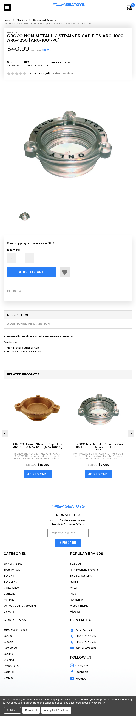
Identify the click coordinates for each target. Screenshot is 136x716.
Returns (8, 654)
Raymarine (76, 600)
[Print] (20, 291)
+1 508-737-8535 (85, 636)
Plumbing (9, 600)
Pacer (73, 594)
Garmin (74, 582)
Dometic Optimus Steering (20, 606)
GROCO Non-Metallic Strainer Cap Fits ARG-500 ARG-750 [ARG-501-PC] (98, 447)
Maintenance (11, 588)
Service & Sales (13, 564)
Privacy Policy (11, 666)
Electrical (9, 576)
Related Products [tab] (23, 374)
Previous (5, 433)
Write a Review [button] (62, 73)
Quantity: (13, 250)
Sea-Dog (75, 564)
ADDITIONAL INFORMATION (28, 323)
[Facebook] (8, 291)
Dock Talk (9, 672)
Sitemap (9, 678)
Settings (12, 710)
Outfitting (9, 594)
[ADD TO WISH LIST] (65, 272)
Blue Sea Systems (81, 576)
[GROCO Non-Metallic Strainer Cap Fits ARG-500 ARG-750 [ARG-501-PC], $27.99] (98, 409)
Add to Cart (37, 474)
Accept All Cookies (56, 710)
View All (9, 612)
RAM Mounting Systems (84, 570)
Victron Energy (79, 606)
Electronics (10, 582)
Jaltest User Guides (15, 630)
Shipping (9, 660)
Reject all (31, 710)
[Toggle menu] (7, 7)
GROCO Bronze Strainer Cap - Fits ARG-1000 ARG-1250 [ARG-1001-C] (37, 446)
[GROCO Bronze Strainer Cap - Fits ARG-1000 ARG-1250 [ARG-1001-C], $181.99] (37, 409)
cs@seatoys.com (85, 648)
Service (8, 636)
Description (17, 314)
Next (131, 433)
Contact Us (10, 648)
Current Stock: (58, 65)
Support (8, 642)
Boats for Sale (12, 570)
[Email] (14, 291)
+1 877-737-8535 (85, 642)
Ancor (73, 588)
